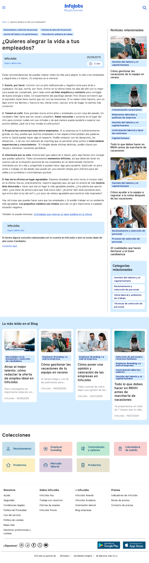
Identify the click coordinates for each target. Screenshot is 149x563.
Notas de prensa (120, 500)
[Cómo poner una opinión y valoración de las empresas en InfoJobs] (93, 351)
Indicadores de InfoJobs (124, 495)
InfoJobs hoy (46, 495)
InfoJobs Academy (85, 500)
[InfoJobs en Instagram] (22, 545)
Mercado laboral (56, 465)
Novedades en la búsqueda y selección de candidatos (18, 358)
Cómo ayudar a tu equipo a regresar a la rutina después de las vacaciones (127, 195)
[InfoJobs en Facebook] (34, 545)
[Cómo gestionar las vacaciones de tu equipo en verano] (56, 351)
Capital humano (120, 138)
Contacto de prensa (122, 505)
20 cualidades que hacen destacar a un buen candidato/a (125, 251)
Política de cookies (13, 520)
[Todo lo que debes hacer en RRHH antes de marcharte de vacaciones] (129, 351)
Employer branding (56, 449)
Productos (19, 465)
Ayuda (6, 495)
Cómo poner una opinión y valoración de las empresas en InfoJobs (91, 372)
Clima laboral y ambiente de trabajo (57, 34)
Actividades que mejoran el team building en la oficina (63, 214)
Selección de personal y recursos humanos (129, 357)
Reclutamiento (22, 448)
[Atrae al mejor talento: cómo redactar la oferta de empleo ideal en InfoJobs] (19, 351)
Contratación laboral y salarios (128, 371)
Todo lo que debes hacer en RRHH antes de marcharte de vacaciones (128, 147)
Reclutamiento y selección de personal (20, 30)
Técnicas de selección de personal (56, 30)
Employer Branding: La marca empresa (54, 357)
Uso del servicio (12, 515)
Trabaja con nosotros (51, 500)
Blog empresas (83, 510)
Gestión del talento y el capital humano (21, 34)
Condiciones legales (14, 505)
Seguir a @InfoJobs (12, 63)
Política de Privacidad (14, 510)
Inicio (4, 22)
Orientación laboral (85, 505)
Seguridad (8, 500)
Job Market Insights (82, 556)
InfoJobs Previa (48, 510)
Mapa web (9, 525)
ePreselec (64, 556)
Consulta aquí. (9, 246)
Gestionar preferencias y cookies (17, 532)
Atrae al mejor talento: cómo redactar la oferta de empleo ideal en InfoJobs (19, 374)
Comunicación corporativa (126, 109)
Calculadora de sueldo (132, 449)
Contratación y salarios (96, 449)
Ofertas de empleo (49, 505)
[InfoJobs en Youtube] (46, 545)
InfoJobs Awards (84, 495)
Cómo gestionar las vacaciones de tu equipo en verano (127, 74)
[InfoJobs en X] (40, 545)
